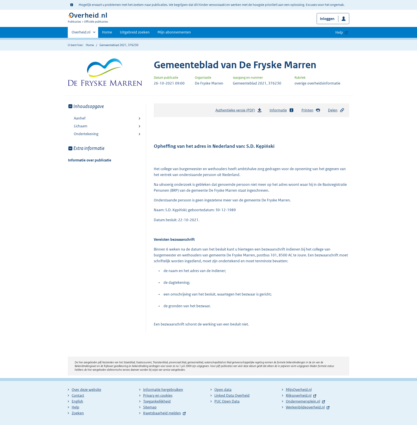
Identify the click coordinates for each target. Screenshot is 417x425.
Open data (223, 389)
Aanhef (80, 118)
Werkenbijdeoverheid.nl (305, 407)
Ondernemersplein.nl (303, 401)
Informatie (278, 110)
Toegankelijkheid (157, 401)
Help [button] (339, 32)
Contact (78, 395)
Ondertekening (86, 133)
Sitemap (150, 407)
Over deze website (86, 389)
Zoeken (78, 413)
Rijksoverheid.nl (298, 395)
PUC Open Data (227, 401)
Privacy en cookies (157, 395)
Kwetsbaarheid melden (162, 413)
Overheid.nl (81, 34)
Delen (333, 110)
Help (75, 407)
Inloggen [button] (327, 18)
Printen (307, 110)
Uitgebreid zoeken (135, 32)
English (77, 401)
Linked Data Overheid (232, 395)
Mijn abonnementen (174, 32)
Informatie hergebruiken (163, 389)
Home (107, 32)
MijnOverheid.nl (299, 389)
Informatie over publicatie (89, 160)
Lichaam (80, 126)
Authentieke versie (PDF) (236, 111)
